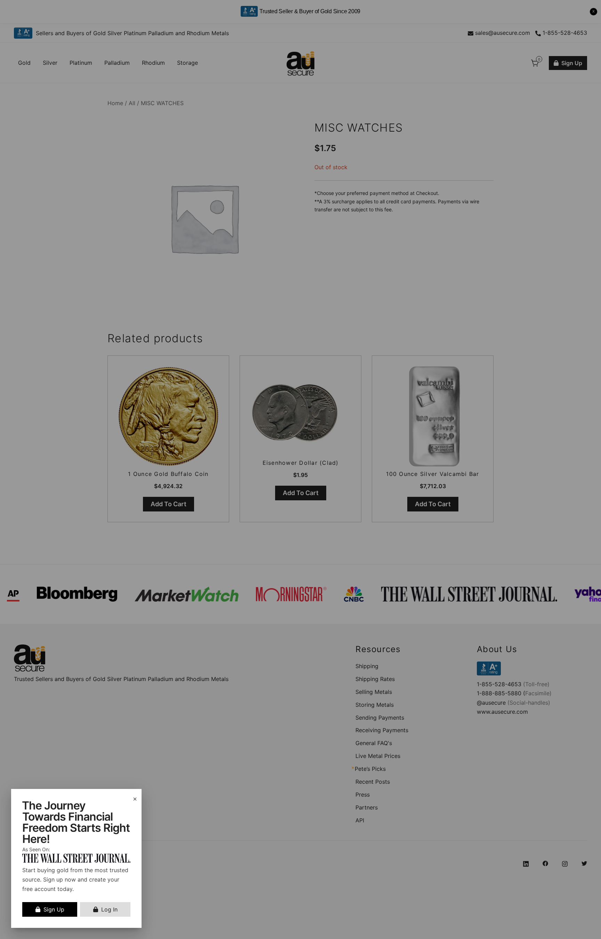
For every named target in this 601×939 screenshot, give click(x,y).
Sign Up (53, 909)
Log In (109, 909)
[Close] (135, 799)
